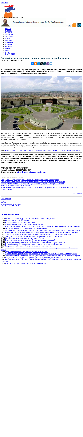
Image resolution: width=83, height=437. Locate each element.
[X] (41, 63)
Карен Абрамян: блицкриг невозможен (15, 186)
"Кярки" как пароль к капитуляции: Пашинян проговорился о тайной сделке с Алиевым (38, 234)
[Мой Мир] (38, 63)
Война (55, 150)
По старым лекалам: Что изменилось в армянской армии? (26, 228)
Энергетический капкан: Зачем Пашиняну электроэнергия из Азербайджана (33, 236)
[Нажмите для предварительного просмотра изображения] (41, 130)
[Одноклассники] (35, 63)
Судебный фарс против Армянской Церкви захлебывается (26, 252)
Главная (8, 29)
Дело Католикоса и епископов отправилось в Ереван (24, 238)
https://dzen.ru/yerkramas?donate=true (31, 172)
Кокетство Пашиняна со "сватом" (17, 220)
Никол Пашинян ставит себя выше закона (20, 222)
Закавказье (9, 35)
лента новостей (10, 214)
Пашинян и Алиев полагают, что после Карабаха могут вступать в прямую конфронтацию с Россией (42, 226)
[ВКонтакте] (32, 63)
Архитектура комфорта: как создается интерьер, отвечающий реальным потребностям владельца (41, 254)
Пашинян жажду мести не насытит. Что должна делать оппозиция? (30, 240)
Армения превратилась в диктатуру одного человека (24, 224)
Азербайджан (76, 150)
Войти (3, 202)
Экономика (9, 36)
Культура (8, 46)
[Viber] (47, 63)
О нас (7, 52)
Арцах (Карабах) (64, 150)
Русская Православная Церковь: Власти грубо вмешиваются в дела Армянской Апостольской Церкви (42, 230)
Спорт (7, 48)
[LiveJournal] (44, 63)
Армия (7, 38)
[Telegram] (50, 63)
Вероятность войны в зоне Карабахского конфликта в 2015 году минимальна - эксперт (33, 182)
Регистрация (6, 199)
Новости (8, 31)
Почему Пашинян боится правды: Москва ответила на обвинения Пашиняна (33, 244)
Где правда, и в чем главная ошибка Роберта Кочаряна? (25, 263)
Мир (7, 50)
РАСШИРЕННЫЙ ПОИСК (11, 205)
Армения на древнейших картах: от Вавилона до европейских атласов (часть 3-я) (35, 242)
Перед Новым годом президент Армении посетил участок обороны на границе (30, 180)
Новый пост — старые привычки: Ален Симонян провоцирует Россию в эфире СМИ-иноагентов (41, 232)
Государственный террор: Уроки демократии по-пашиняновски (28, 246)
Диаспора (8, 40)
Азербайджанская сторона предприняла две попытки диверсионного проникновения (32, 184)
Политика (9, 33)
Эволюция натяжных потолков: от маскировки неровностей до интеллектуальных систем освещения (42, 256)
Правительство (40, 150)
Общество (9, 42)
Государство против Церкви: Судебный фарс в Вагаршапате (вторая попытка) (34, 257)
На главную (77, 193)
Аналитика (9, 44)
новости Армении (19, 150)
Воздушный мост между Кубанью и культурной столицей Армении (30, 219)
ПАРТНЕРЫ (10, 54)
